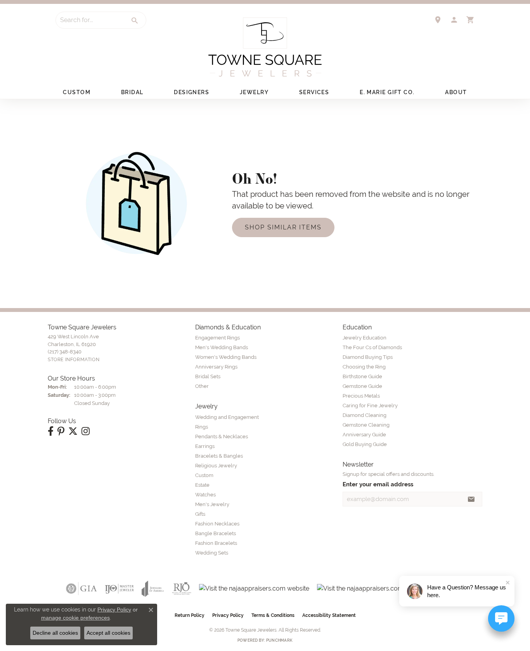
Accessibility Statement (329, 615)
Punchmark (279, 640)
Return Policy (189, 615)
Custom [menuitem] (204, 475)
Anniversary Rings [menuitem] (216, 367)
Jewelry (254, 92)
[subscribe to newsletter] (471, 499)
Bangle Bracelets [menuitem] (215, 533)
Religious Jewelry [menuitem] (216, 465)
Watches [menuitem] (205, 495)
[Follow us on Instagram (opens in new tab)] (85, 431)
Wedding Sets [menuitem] (211, 553)
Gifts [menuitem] (200, 514)
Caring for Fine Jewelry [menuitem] (370, 405)
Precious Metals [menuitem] (361, 396)
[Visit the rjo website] (181, 588)
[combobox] (90, 20)
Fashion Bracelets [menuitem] (216, 543)
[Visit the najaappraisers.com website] (254, 588)
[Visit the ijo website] (119, 588)
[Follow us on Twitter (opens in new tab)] (73, 431)
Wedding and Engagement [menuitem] (227, 417)
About (456, 92)
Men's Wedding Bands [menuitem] (221, 347)
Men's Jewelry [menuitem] (212, 504)
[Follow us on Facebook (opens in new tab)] (51, 431)
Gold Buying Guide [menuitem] (365, 444)
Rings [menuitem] (201, 427)
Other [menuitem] (202, 386)
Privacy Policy (228, 615)
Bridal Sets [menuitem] (207, 376)
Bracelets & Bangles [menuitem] (219, 456)
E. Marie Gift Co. (387, 92)
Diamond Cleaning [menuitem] (364, 415)
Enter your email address (378, 484)
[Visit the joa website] (153, 588)
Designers (191, 92)
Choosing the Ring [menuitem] (364, 367)
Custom (76, 92)
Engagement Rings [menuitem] (217, 338)
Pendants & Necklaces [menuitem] (221, 436)
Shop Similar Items (283, 227)
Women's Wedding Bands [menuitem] (225, 357)
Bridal (132, 92)
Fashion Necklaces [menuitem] (217, 524)
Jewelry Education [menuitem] (364, 338)
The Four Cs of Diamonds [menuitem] (372, 347)
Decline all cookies (55, 633)
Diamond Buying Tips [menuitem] (368, 357)
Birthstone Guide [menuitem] (362, 376)
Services (314, 92)
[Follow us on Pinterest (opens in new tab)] (60, 431)
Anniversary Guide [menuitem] (364, 434)
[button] (454, 20)
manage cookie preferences (75, 618)
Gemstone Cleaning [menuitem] (366, 425)
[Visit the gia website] (81, 588)
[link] (437, 20)
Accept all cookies (108, 633)
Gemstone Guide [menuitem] (362, 386)
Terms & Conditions (272, 615)
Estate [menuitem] (202, 485)
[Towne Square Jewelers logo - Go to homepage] (265, 47)
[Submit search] (135, 20)
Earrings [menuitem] (205, 446)
